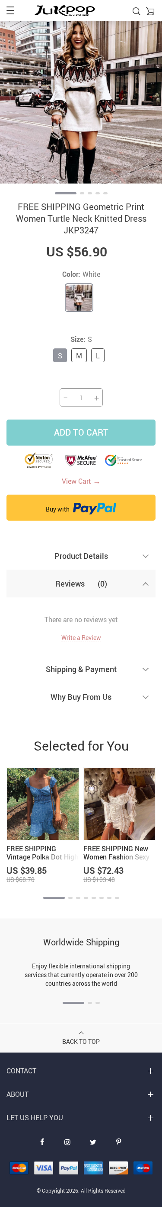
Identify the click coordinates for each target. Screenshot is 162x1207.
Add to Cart (81, 432)
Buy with (58, 509)
